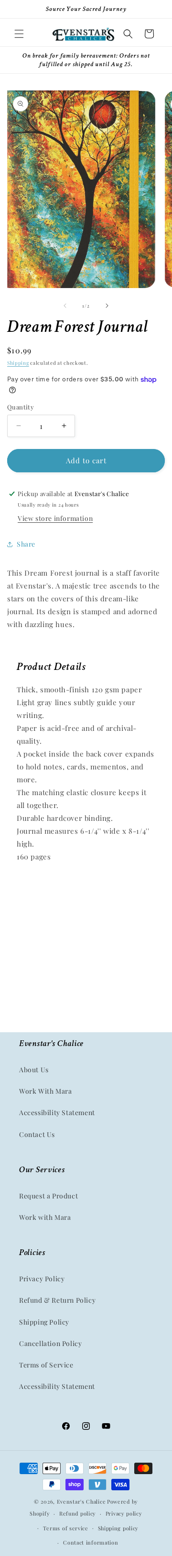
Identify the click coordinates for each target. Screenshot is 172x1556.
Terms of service (65, 1528)
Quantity (20, 407)
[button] (19, 33)
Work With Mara (45, 1091)
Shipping (18, 362)
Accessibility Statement (57, 1112)
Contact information (90, 1542)
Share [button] (26, 544)
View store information (55, 518)
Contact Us (37, 1134)
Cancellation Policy (50, 1343)
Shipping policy (118, 1528)
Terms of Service (46, 1364)
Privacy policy (124, 1513)
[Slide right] (107, 305)
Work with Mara (45, 1217)
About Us (34, 1069)
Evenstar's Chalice (81, 1501)
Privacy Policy (41, 1278)
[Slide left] (64, 305)
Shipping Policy (44, 1322)
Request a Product (48, 1195)
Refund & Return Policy (57, 1300)
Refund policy (77, 1513)
